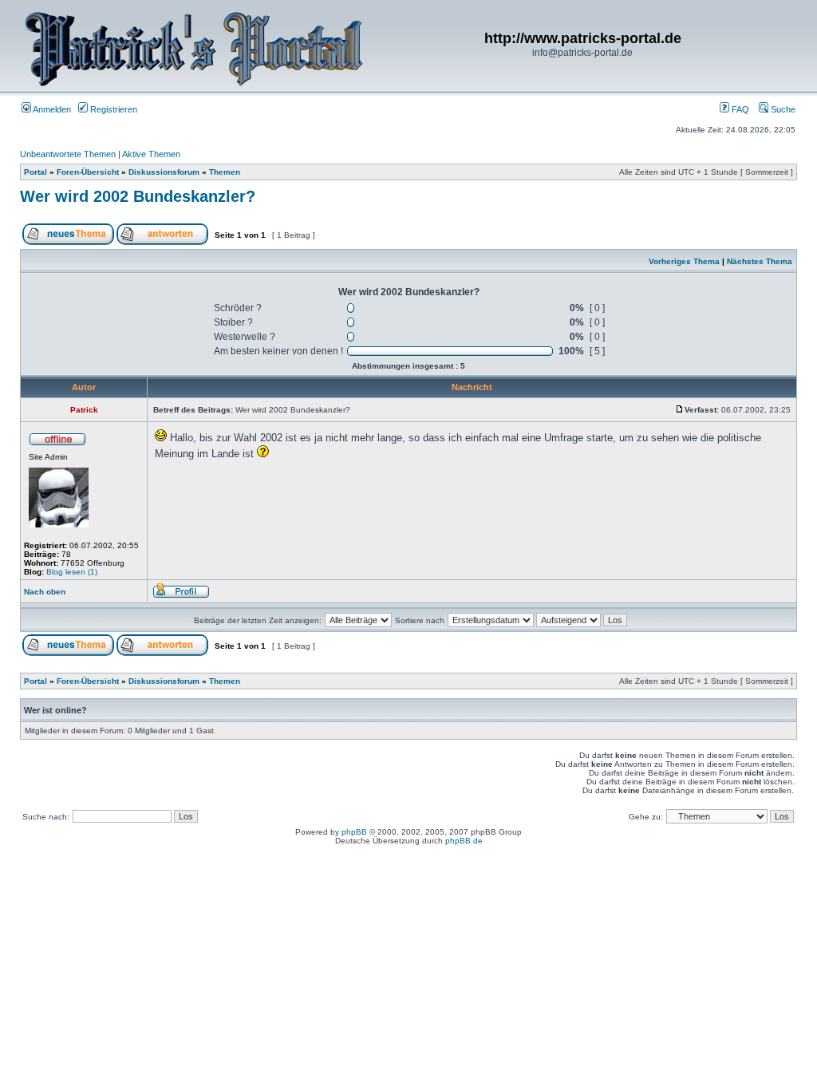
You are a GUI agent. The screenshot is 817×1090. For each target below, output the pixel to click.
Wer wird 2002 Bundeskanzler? (137, 196)
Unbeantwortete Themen (68, 154)
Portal (35, 172)
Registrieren (112, 109)
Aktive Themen (151, 154)
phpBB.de (464, 840)
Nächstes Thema (759, 261)
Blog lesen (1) (71, 571)
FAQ (739, 109)
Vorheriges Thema (684, 261)
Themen (224, 172)
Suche (781, 109)
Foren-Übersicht (88, 172)
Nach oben (44, 591)
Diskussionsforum (163, 172)
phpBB (354, 831)
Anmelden (51, 109)
